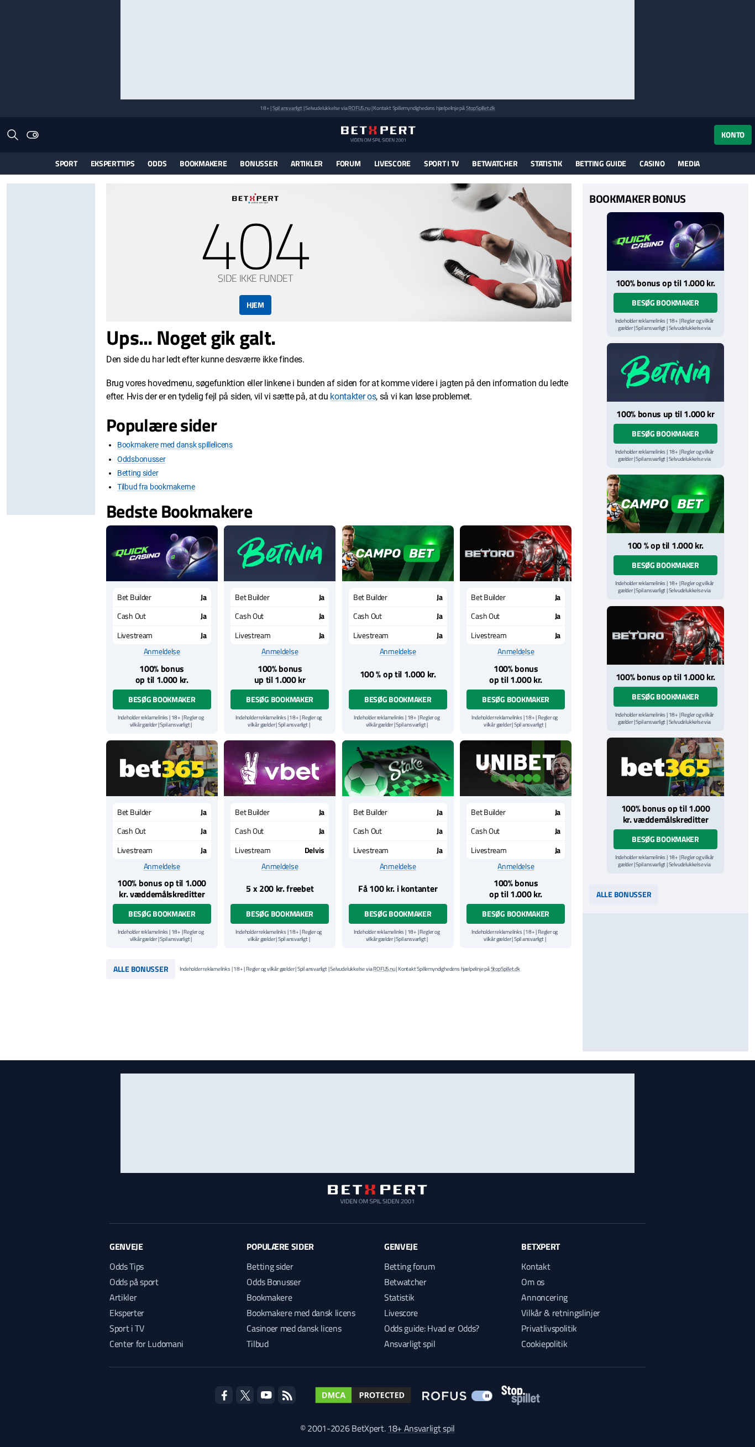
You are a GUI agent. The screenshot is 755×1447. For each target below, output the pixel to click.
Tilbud (257, 1343)
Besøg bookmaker (162, 699)
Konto (732, 134)
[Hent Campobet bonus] (398, 553)
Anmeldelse (162, 651)
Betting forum (409, 1266)
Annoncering (544, 1297)
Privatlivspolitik (549, 1328)
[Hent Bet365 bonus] (162, 768)
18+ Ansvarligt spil (421, 1428)
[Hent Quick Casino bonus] (162, 553)
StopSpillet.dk (480, 108)
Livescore (392, 163)
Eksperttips (113, 163)
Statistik (546, 163)
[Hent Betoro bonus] (516, 553)
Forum (348, 163)
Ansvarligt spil (409, 1343)
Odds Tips (126, 1266)
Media (689, 163)
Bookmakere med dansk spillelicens (175, 444)
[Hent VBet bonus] (279, 768)
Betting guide (600, 163)
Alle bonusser (140, 969)
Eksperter (126, 1312)
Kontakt (535, 1266)
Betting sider (137, 473)
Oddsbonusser (141, 459)
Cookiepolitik (544, 1343)
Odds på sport (134, 1281)
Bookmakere (203, 163)
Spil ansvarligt (287, 108)
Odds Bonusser (274, 1281)
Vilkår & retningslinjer (560, 1312)
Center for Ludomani (146, 1343)
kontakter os (353, 396)
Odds (157, 163)
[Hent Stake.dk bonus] (398, 768)
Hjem (255, 305)
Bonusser (258, 163)
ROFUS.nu (359, 108)
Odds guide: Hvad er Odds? (431, 1328)
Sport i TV (441, 163)
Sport (66, 163)
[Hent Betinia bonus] (279, 553)
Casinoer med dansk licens (294, 1328)
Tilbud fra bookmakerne (156, 486)
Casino (651, 163)
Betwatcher (494, 163)
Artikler (307, 163)
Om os (532, 1281)
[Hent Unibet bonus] (516, 768)
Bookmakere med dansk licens (301, 1312)
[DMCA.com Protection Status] (363, 1395)
